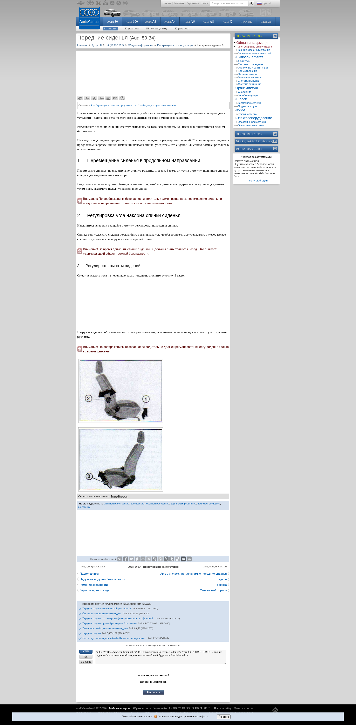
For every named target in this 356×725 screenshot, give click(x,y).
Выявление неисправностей (254, 53)
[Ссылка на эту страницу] (115, 98)
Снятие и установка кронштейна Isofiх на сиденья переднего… (125, 638)
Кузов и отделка (247, 114)
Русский (267, 3)
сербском (164, 503)
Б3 (131, 28)
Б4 (110, 28)
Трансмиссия (247, 88)
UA (184, 708)
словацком (214, 503)
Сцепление (244, 92)
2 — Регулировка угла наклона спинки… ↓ (159, 105)
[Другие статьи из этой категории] (108, 98)
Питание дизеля (247, 74)
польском (203, 503)
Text (85, 656)
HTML (86, 651)
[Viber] (154, 559)
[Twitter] (131, 559)
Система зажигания (249, 84)
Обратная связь (142, 708)
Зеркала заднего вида (94, 590)
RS (188, 708)
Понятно (224, 716)
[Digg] (183, 559)
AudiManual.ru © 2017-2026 (91, 708)
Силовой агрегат (249, 57)
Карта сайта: (160, 708)
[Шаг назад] (80, 98)
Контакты (179, 3)
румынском (190, 503)
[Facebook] (125, 559)
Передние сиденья (106, 633)
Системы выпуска (248, 80)
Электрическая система (252, 122)
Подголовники (89, 573)
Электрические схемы (251, 125)
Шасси (241, 99)
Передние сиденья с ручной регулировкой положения (126, 623)
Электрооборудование (254, 118)
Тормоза (221, 584)
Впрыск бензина (247, 71)
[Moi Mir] (143, 559)
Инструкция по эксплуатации (255, 46)
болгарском (123, 503)
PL (201, 708)
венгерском (84, 507)
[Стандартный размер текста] (94, 98)
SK (205, 708)
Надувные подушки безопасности (102, 579)
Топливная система (249, 77)
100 (132, 21)
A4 (170, 21)
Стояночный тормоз (213, 590)
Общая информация (252, 43)
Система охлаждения (250, 64)
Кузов (241, 110)
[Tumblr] (171, 559)
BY (179, 708)
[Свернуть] (275, 36)
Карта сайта (193, 3)
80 (112, 21)
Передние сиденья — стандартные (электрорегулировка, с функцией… (131, 618)
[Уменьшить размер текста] (87, 98)
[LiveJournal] (166, 559)
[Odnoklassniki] (137, 559)
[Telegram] (148, 559)
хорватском (177, 503)
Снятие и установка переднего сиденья (116, 613)
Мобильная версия (119, 708)
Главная (167, 3)
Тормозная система (249, 103)
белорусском (137, 503)
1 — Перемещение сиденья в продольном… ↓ (113, 105)
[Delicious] (177, 559)
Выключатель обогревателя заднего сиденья (117, 628)
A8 (208, 21)
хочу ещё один (258, 180)
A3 (150, 21)
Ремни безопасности (94, 584)
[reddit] (189, 559)
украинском (152, 503)
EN (170, 708)
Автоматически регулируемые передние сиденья (193, 573)
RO (197, 708)
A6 (189, 21)
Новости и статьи (243, 708)
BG (175, 708)
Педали (222, 579)
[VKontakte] (119, 559)
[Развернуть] (275, 134)
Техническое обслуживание (254, 50)
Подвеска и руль (247, 106)
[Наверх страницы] (275, 712)
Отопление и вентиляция (253, 67)
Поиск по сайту (222, 708)
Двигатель (244, 61)
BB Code (86, 661)
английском (110, 503)
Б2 (181, 28)
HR (192, 708)
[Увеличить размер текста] (101, 98)
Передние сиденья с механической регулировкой (120, 608)
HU (209, 708)
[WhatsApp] (160, 559)
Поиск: (205, 3)
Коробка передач (248, 95)
